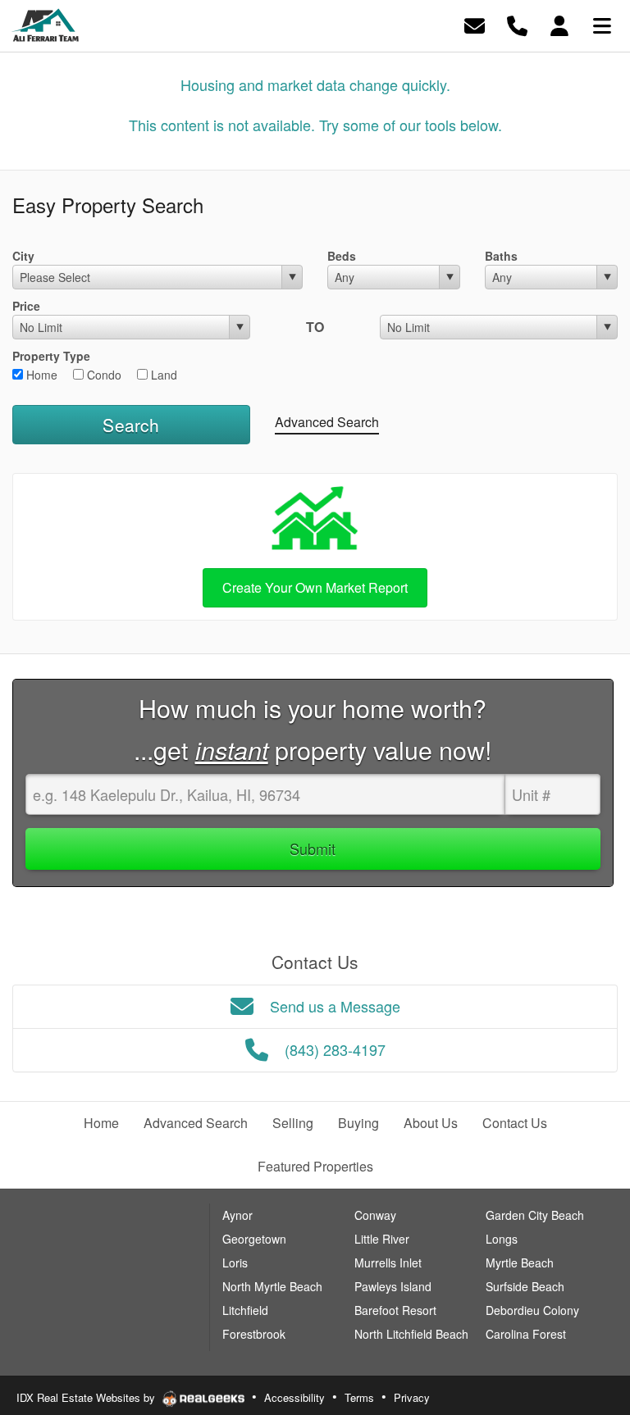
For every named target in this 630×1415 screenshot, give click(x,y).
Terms (359, 1397)
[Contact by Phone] (517, 24)
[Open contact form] (474, 24)
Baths (501, 256)
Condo (102, 374)
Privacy (412, 1397)
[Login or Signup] (559, 24)
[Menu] (602, 24)
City (23, 256)
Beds (341, 256)
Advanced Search (327, 421)
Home (40, 374)
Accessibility (294, 1397)
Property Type (51, 356)
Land (162, 374)
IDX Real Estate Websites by (87, 1397)
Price (26, 306)
